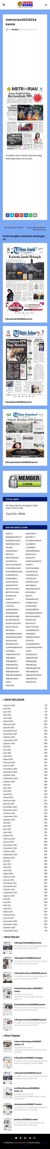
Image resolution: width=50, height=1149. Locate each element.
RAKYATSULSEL (12, 626)
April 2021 (25, 908)
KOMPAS (29, 564)
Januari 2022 (25, 880)
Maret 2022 (25, 873)
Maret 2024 (25, 797)
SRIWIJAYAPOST (12, 644)
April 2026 (25, 718)
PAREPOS (10, 599)
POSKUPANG (31, 606)
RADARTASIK (31, 620)
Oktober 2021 (25, 889)
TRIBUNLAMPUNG (33, 668)
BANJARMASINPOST (14, 537)
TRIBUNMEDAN (32, 671)
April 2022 (25, 870)
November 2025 (25, 734)
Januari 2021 (25, 918)
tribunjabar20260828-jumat (18, 402)
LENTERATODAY (32, 582)
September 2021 (25, 892)
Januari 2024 (25, 803)
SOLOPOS (30, 640)
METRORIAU (31, 592)
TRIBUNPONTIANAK (34, 675)
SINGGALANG (11, 640)
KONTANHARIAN (32, 568)
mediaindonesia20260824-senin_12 (27, 1089)
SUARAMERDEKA (32, 644)
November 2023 (25, 810)
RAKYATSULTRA (32, 626)
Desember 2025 (25, 730)
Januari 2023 (25, 842)
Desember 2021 (25, 883)
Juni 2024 (25, 788)
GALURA (9, 547)
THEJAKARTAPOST (13, 654)
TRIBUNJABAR (11, 661)
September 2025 (25, 740)
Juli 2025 (25, 746)
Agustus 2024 (25, 781)
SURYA (28, 651)
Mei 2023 (25, 829)
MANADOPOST (12, 585)
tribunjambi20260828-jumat (18, 319)
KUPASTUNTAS (12, 582)
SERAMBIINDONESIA (14, 633)
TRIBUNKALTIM (12, 668)
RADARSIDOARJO (13, 616)
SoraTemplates (19, 1142)
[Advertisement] (25, 59)
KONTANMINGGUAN (14, 571)
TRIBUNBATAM (32, 658)
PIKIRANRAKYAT (32, 599)
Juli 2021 (25, 899)
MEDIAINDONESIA (33, 589)
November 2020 (25, 924)
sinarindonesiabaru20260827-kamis (28, 989)
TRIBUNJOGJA (31, 664)
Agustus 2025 (25, 743)
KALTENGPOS (11, 561)
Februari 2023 (25, 838)
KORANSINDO (11, 578)
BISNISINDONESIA (13, 540)
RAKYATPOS (31, 623)
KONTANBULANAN (13, 568)
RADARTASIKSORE (13, 623)
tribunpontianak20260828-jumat (30, 1019)
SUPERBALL (10, 651)
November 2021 (25, 886)
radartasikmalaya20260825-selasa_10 (28, 1043)
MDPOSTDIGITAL (12, 589)
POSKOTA (10, 606)
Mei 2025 (25, 753)
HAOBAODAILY (12, 551)
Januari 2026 (25, 727)
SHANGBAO (30, 633)
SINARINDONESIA (33, 637)
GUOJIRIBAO (31, 547)
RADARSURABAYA (33, 616)
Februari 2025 (25, 762)
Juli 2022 (25, 861)
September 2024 (25, 778)
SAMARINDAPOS (32, 630)
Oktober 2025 (25, 737)
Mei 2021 (25, 905)
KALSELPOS (30, 557)
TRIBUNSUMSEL (12, 678)
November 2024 (25, 772)
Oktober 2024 (25, 775)
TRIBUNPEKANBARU (14, 675)
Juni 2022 (25, 864)
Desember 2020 (25, 921)
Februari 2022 (25, 876)
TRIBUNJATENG (12, 664)
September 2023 (25, 816)
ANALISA (9, 533)
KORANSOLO (31, 578)
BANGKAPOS (31, 533)
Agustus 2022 (25, 857)
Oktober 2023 (25, 813)
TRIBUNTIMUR (31, 678)
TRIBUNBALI (10, 658)
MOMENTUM (11, 595)
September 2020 (25, 930)
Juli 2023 (25, 822)
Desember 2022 (25, 845)
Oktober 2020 (25, 927)
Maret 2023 (25, 835)
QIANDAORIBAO (12, 609)
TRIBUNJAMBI (31, 661)
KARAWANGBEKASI (33, 561)
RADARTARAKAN (12, 620)
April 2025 (25, 756)
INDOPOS (10, 554)
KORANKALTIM (32, 571)
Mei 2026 (25, 715)
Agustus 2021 (25, 895)
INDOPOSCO (31, 554)
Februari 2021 (25, 915)
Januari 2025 (25, 765)
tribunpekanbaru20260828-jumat (21, 462)
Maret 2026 (25, 721)
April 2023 (25, 832)
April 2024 (25, 794)
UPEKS (8, 682)
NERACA (29, 595)
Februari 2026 (25, 724)
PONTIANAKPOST (13, 602)
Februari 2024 (25, 800)
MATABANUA (31, 585)
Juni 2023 (25, 826)
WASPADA (10, 685)
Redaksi (15, 29)
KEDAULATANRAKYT (14, 564)
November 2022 (25, 848)
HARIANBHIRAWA (33, 551)
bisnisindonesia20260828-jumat (29, 1004)
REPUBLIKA (10, 630)
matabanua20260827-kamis (28, 1104)
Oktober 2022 (25, 851)
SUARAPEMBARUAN (14, 647)
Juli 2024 (25, 784)
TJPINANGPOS (31, 654)
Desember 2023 (25, 807)
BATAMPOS (30, 537)
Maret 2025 (25, 759)
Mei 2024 (25, 791)
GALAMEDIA (30, 544)
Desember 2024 (25, 769)
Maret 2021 (25, 911)
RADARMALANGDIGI (34, 613)
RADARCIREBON (32, 609)
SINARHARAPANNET (14, 637)
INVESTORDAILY (12, 557)
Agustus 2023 (25, 819)
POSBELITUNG (32, 602)
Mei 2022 (25, 867)
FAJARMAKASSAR (13, 544)
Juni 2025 (25, 749)
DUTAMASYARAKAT (34, 540)
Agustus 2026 (25, 705)
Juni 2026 (25, 711)
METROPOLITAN (12, 592)
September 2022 (25, 854)
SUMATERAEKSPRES (34, 647)
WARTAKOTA (31, 682)
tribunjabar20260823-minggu (28, 1057)
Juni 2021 (25, 902)
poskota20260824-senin (26, 1119)
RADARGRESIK (12, 613)
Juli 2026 (25, 708)
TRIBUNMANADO (12, 671)
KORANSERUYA (12, 575)
